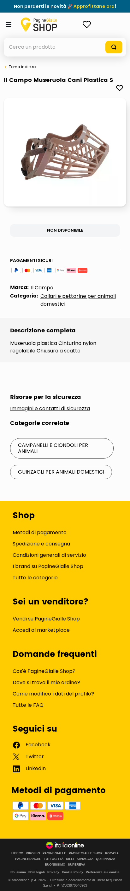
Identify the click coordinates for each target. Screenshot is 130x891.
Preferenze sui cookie (103, 872)
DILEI (70, 859)
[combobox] (65, 47)
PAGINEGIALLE (54, 853)
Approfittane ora (94, 6)
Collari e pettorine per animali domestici (78, 300)
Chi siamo (18, 872)
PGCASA (112, 853)
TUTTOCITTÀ (53, 859)
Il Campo (42, 287)
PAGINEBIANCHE (28, 859)
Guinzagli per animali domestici (61, 471)
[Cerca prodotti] (113, 47)
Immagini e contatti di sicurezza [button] (50, 408)
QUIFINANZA (105, 859)
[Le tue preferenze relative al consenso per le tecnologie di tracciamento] (119, 880)
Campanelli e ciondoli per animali (53, 448)
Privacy (53, 872)
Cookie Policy (72, 872)
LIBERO (17, 853)
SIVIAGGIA (85, 859)
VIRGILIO (33, 853)
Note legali (36, 872)
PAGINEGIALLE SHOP (86, 853)
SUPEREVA (76, 864)
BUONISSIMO (55, 864)
